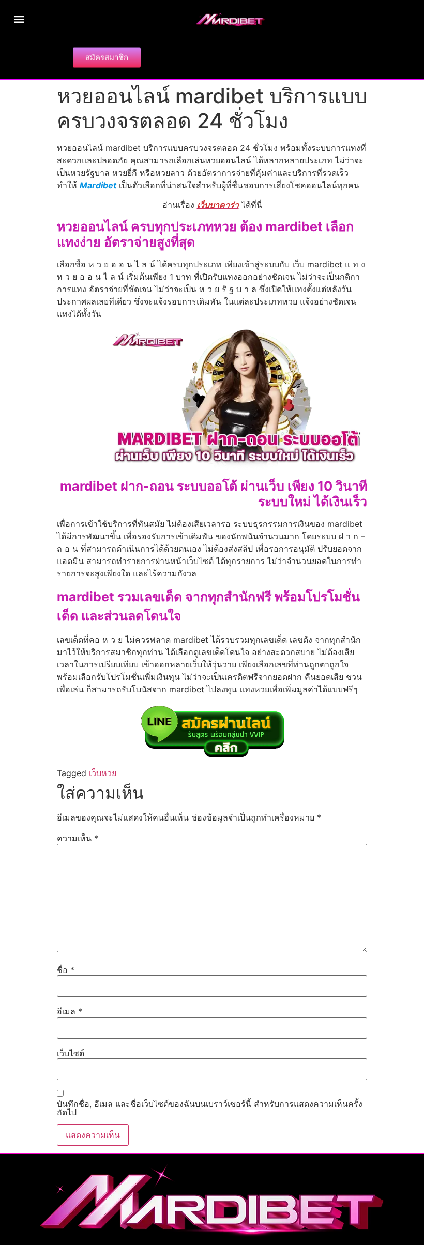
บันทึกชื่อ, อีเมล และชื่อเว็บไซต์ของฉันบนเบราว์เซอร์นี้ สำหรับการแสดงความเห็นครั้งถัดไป (209, 1108)
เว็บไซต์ (70, 1053)
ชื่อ (65, 970)
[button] (18, 18)
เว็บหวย (102, 773)
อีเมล (69, 1011)
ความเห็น (77, 838)
